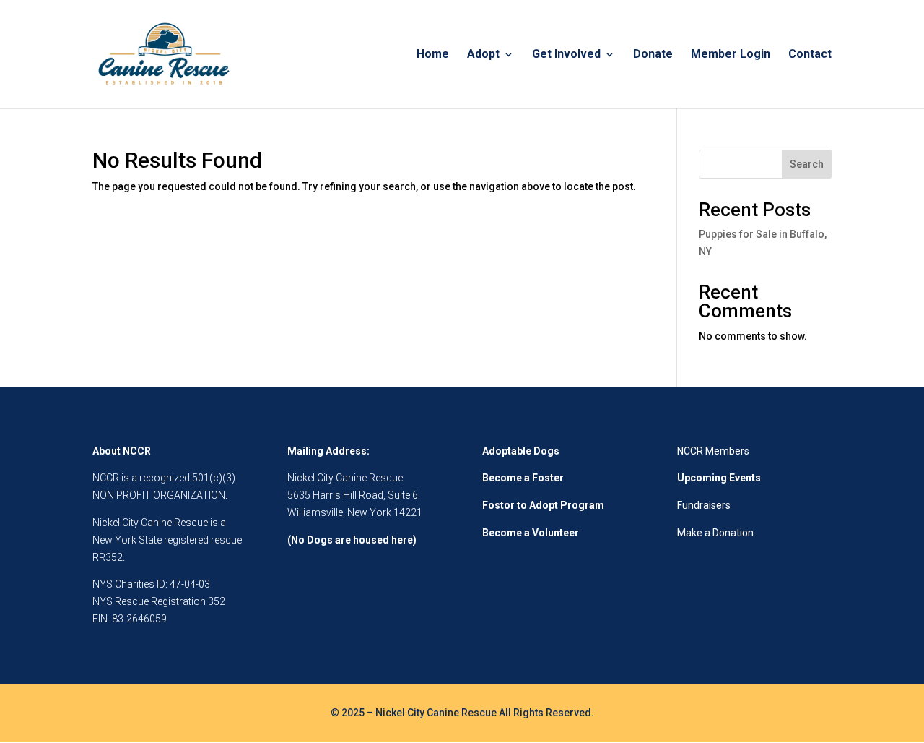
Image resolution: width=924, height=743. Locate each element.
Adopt (483, 55)
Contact (810, 55)
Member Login (730, 55)
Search (807, 164)
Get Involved (566, 55)
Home (433, 55)
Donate (653, 55)
